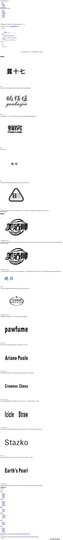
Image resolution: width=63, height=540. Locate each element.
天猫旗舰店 (3, 5)
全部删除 (5, 32)
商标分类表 (34, 536)
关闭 (23, 24)
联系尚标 (3, 497)
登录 (2, 2)
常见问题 (3, 531)
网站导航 (3, 4)
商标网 (18, 536)
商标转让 (3, 11)
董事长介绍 (3, 493)
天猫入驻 (3, 509)
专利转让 (3, 15)
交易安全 (3, 523)
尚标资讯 (3, 528)
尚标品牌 (3, 494)
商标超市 (37, 536)
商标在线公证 (4, 13)
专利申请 (3, 14)
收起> (5, 487)
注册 (2, 3)
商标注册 (3, 12)
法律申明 (3, 524)
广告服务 (3, 511)
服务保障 (3, 522)
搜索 (9, 8)
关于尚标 (3, 16)
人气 (2, 43)
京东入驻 (3, 510)
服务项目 (3, 495)
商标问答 (3, 530)
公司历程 (3, 496)
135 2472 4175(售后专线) (4, 517)
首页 (2, 10)
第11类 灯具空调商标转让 (13, 26)
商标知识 (3, 529)
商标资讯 (3, 17)
